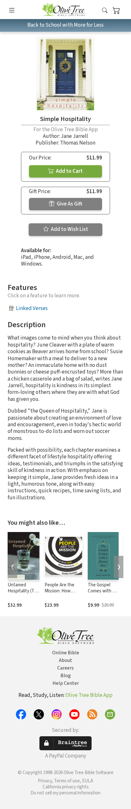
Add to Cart (69, 171)
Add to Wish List (69, 229)
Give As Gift (69, 204)
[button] (104, 10)
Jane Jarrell (74, 136)
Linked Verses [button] (32, 308)
